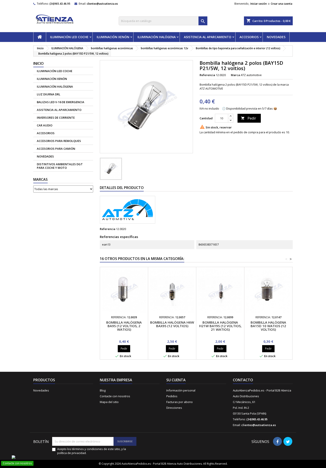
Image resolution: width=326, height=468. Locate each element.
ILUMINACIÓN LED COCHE (69, 37)
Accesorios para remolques (59, 141)
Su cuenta (176, 380)
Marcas (40, 179)
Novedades (41, 390)
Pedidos (171, 396)
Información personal (180, 390)
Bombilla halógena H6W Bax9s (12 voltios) (172, 324)
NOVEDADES (276, 37)
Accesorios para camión (56, 149)
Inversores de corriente (56, 118)
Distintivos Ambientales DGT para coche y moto (60, 166)
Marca (235, 75)
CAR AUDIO (44, 125)
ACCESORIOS (249, 37)
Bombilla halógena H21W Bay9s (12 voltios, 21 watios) (220, 326)
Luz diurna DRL (48, 94)
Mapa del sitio (109, 402)
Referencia (207, 75)
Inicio (38, 63)
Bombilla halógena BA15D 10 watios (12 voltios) (268, 326)
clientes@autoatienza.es (102, 4)
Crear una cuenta (281, 4)
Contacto (243, 380)
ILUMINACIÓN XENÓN (113, 37)
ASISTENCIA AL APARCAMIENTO (207, 37)
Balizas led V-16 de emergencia (60, 102)
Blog (103, 390)
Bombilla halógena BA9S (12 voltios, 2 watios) (124, 326)
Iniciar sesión (258, 4)
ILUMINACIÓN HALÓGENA (156, 37)
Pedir (248, 118)
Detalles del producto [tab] (122, 187)
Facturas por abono (179, 402)
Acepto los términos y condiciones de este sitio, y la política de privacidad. (91, 451)
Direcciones (174, 408)
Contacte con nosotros (115, 396)
